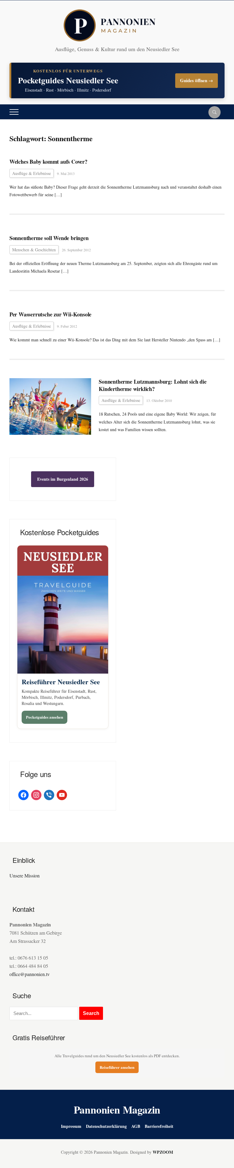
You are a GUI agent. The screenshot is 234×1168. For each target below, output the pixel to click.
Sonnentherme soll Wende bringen (49, 238)
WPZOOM (163, 1152)
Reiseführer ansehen (117, 1067)
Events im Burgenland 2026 (62, 479)
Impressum (71, 1126)
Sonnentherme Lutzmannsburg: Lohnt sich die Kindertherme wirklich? (153, 385)
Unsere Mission (24, 875)
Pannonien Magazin (117, 1109)
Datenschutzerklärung (106, 1126)
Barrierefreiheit (159, 1126)
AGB (135, 1126)
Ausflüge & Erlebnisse (31, 173)
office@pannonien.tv (29, 974)
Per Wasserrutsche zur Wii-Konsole (50, 314)
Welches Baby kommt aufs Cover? (48, 161)
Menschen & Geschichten (34, 250)
